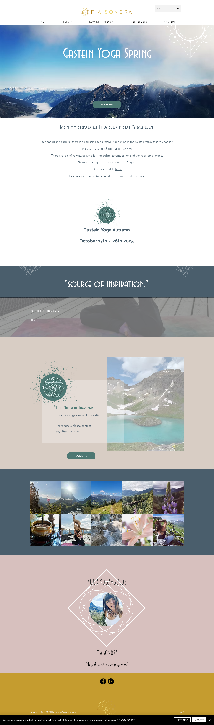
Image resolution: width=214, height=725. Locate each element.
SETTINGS (182, 720)
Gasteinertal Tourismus (109, 176)
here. (118, 169)
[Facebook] (103, 681)
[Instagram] (111, 681)
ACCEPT (199, 720)
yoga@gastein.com (68, 431)
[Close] (210, 719)
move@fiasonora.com (66, 711)
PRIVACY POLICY (126, 720)
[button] (138, 22)
